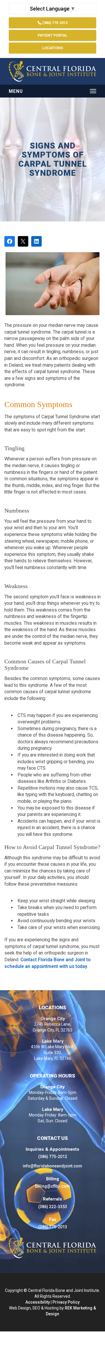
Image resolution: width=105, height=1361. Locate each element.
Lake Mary (52, 1041)
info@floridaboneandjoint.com (52, 1166)
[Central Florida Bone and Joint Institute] (52, 71)
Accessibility (37, 1302)
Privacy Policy (66, 1302)
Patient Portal (52, 35)
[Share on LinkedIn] (36, 241)
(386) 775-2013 (52, 1227)
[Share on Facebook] (9, 241)
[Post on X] (23, 241)
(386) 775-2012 (54, 23)
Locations (52, 48)
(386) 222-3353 (52, 1206)
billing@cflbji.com (52, 1186)
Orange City (53, 1018)
